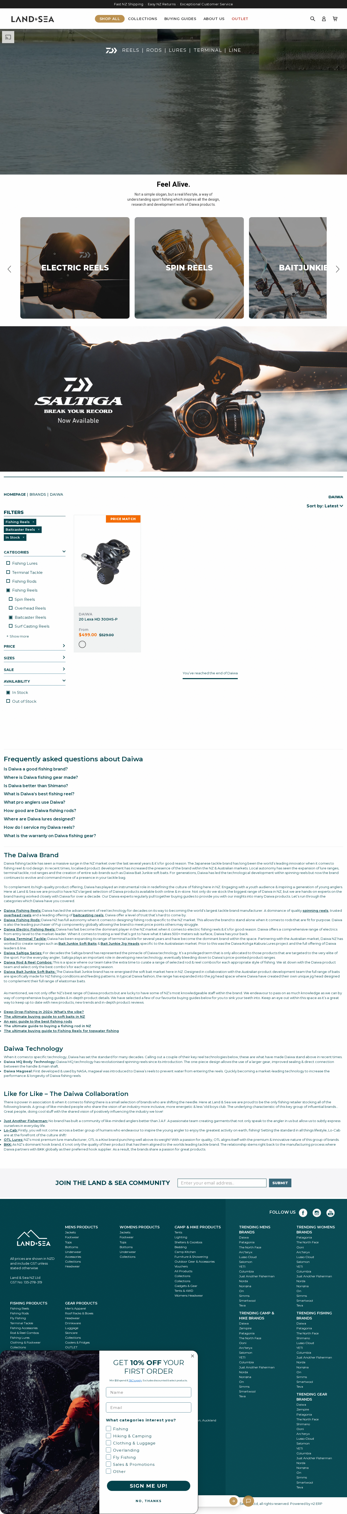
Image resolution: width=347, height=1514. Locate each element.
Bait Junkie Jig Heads (120, 943)
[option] (82, 644)
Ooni (300, 1247)
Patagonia (247, 1242)
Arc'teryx (245, 1252)
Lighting (181, 1237)
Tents (178, 1232)
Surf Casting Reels (32, 626)
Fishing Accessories (24, 1328)
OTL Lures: (13, 1140)
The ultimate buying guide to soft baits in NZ (44, 1016)
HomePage (15, 494)
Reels (130, 50)
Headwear (72, 1266)
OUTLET (71, 1347)
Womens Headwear (189, 1295)
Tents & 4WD (184, 1291)
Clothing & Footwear (25, 1342)
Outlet (240, 18)
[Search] (312, 18)
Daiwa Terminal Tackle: (25, 939)
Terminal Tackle (27, 572)
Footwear (72, 1237)
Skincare (71, 1333)
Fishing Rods (24, 581)
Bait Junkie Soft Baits (77, 943)
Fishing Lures (24, 563)
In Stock (19, 692)
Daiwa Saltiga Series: (23, 953)
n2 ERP (316, 1504)
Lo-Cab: (11, 1130)
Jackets (70, 1232)
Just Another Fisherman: (26, 1121)
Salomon (245, 1262)
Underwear (73, 1252)
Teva (242, 1305)
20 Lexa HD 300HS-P (98, 619)
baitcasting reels (88, 915)
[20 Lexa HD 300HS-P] (107, 561)
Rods (154, 50)
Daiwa (244, 1237)
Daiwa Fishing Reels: (22, 910)
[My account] (323, 18)
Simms (244, 1296)
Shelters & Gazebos (188, 1242)
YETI (242, 1266)
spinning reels (315, 910)
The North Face (250, 1247)
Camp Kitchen (185, 1252)
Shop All (110, 18)
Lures (178, 50)
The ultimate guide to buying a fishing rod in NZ (47, 1026)
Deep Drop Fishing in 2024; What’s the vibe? (44, 1012)
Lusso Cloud (248, 1257)
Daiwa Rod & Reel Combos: (28, 962)
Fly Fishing (18, 1318)
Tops (68, 1242)
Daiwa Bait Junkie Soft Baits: (30, 972)
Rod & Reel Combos (24, 1333)
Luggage (71, 1328)
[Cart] (335, 18)
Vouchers (181, 1266)
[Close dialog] (193, 1356)
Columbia (246, 1271)
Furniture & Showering (191, 1257)
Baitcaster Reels (30, 617)
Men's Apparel (75, 1308)
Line (235, 50)
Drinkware (73, 1323)
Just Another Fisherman (257, 1276)
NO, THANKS (149, 1501)
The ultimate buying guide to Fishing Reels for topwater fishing (61, 1031)
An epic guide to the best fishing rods (38, 1021)
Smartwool (247, 1300)
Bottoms (71, 1247)
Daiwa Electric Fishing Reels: (29, 929)
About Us (214, 18)
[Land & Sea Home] (33, 18)
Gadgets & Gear (186, 1286)
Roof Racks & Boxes (79, 1313)
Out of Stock (24, 701)
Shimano (303, 1338)
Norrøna (245, 1286)
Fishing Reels (24, 590)
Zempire (245, 1328)
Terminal (208, 50)
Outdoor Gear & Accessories (195, 1261)
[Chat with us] (248, 1501)
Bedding (181, 1247)
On (241, 1291)
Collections (142, 18)
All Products (183, 1271)
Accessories (73, 1257)
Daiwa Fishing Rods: (22, 920)
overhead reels (17, 915)
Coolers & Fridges (77, 1342)
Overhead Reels (30, 608)
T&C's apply (135, 1380)
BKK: (8, 1144)
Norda (243, 1281)
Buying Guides (180, 18)
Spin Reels (25, 599)
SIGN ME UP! (148, 1486)
